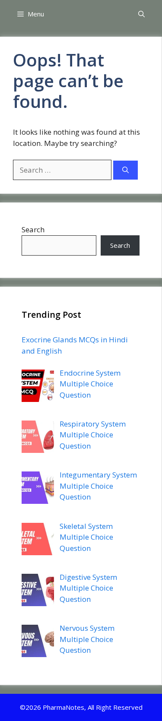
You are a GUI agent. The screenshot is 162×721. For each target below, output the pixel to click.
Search (33, 229)
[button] (141, 14)
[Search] (125, 170)
